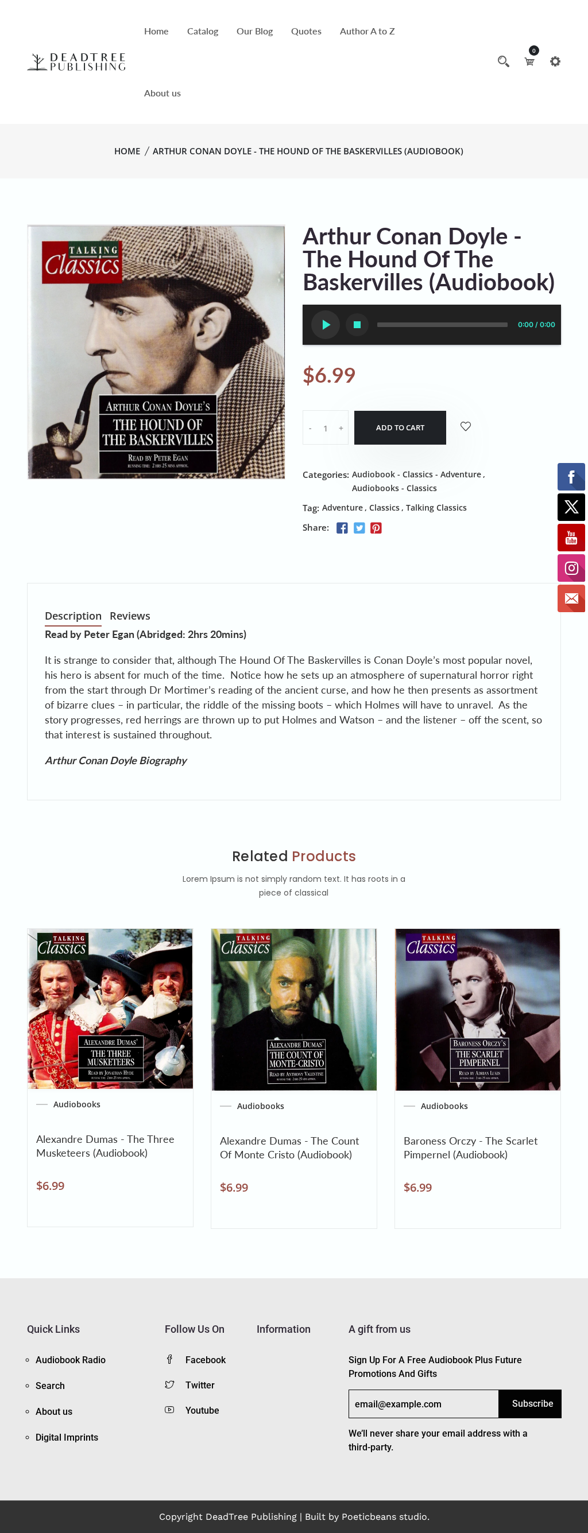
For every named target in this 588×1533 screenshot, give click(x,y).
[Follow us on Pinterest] (376, 528)
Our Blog (255, 30)
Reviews (130, 616)
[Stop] (357, 324)
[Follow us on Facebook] (342, 528)
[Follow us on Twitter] (359, 528)
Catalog (202, 30)
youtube (202, 1410)
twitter (200, 1385)
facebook (205, 1360)
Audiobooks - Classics (394, 488)
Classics (384, 507)
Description (73, 616)
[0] (529, 61)
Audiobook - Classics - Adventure (416, 474)
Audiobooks (76, 1104)
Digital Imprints (67, 1437)
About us (162, 92)
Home (156, 30)
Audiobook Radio (71, 1360)
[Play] (325, 324)
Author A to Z (367, 30)
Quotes (306, 30)
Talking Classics (436, 507)
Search (50, 1385)
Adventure (342, 507)
